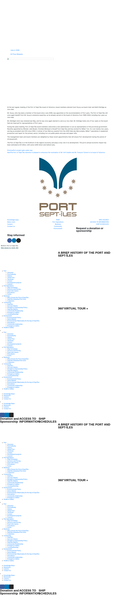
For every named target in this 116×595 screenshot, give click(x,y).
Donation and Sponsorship (9, 420)
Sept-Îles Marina (12, 309)
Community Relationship (15, 311)
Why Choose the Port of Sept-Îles (18, 297)
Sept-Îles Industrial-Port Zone (16, 299)
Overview (10, 272)
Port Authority (11, 274)
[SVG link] (29, 260)
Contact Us (7, 399)
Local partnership (12, 314)
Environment (8, 316)
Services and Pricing (14, 289)
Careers (9, 284)
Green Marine (11, 319)
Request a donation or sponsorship (89, 229)
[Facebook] (9, 240)
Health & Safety (9, 327)
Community (7, 302)
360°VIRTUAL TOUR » (73, 308)
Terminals (10, 279)
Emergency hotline (13, 312)
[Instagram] (18, 240)
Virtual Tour (11, 277)
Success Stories (12, 306)
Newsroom (7, 395)
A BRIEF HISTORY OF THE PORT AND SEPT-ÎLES (84, 254)
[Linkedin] (14, 240)
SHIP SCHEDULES (47, 420)
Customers (10, 301)
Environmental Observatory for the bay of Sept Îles (23, 321)
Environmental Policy (14, 317)
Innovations (11, 322)
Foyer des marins (12, 291)
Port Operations (9, 286)
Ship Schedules (12, 287)
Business (7, 296)
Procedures (11, 292)
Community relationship (14, 324)
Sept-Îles (10, 304)
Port (5, 271)
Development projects (14, 282)
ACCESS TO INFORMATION (29, 420)
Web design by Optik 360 (9, 248)
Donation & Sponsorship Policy (17, 307)
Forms (9, 294)
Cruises (9, 281)
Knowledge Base (9, 394)
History (9, 276)
